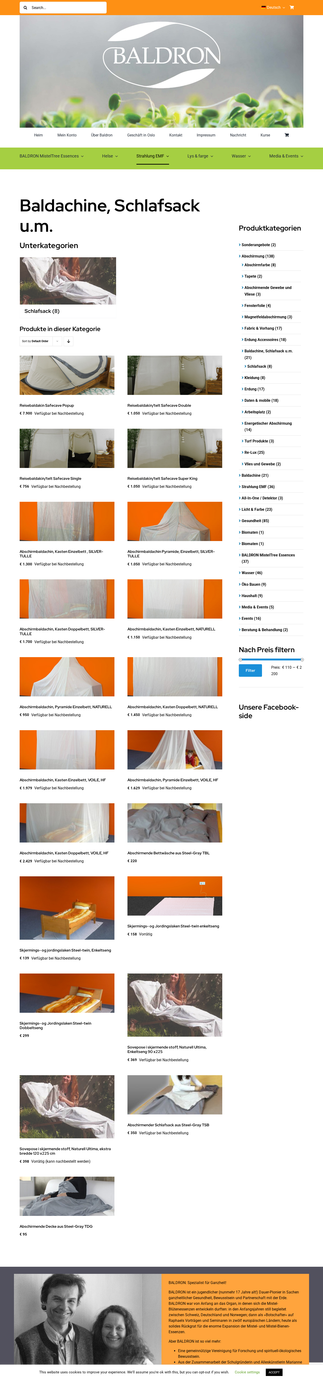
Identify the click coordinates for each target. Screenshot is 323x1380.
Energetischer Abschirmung (268, 423)
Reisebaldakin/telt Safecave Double (159, 405)
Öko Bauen (251, 584)
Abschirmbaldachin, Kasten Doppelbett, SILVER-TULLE (62, 631)
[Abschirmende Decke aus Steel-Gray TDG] (67, 1196)
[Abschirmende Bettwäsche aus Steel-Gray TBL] (174, 823)
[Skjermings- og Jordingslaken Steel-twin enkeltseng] (174, 896)
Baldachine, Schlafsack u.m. (268, 351)
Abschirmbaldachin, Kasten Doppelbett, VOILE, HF (64, 853)
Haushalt (249, 596)
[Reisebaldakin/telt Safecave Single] (67, 448)
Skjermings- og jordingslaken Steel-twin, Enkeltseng (65, 950)
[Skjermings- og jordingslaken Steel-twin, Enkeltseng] (67, 907)
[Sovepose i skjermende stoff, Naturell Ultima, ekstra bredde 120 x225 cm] (67, 1106)
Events (247, 618)
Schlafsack (256, 366)
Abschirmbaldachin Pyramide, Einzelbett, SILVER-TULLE (171, 554)
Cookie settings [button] (247, 1372)
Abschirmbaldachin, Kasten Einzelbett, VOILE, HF (63, 779)
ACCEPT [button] (274, 1372)
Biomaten (250, 532)
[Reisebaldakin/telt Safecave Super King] (174, 448)
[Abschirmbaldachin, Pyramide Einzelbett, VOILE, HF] (174, 749)
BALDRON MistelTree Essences (268, 555)
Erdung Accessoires (261, 339)
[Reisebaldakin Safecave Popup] (67, 375)
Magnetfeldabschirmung (265, 317)
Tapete (250, 276)
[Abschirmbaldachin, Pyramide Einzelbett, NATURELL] (67, 676)
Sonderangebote (256, 245)
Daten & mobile (257, 400)
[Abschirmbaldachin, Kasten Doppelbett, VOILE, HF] (67, 823)
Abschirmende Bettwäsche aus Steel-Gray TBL (168, 853)
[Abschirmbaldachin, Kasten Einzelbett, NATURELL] (174, 599)
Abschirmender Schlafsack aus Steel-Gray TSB (168, 1124)
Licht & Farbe (253, 509)
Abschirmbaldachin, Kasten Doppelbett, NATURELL (172, 706)
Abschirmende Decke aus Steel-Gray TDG (56, 1226)
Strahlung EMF (254, 487)
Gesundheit (251, 521)
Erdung (250, 389)
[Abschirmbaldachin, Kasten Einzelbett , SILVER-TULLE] (67, 521)
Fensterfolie (254, 305)
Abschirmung (253, 256)
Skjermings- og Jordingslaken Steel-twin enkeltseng (173, 926)
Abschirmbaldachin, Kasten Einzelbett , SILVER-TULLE (61, 554)
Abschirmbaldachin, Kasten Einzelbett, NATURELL (171, 629)
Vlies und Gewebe (259, 464)
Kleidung (251, 378)
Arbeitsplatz (254, 412)
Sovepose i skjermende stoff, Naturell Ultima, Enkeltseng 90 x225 (167, 1049)
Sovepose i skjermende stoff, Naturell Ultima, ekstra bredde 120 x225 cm (65, 1151)
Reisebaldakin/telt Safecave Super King (162, 478)
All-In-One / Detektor (259, 498)
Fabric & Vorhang (259, 328)
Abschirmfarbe (257, 265)
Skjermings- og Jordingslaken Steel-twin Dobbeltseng (55, 1025)
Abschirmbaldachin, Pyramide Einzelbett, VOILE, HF (172, 779)
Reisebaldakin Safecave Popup (47, 405)
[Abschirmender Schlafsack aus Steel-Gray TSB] (174, 1094)
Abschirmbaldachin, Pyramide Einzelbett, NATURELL (66, 706)
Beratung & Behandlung (262, 630)
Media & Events (255, 607)
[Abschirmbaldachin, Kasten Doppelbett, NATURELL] (174, 676)
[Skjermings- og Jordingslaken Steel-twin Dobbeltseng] (67, 993)
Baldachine (251, 475)
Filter (250, 670)
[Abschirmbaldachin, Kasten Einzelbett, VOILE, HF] (67, 749)
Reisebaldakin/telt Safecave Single (50, 478)
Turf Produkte (256, 441)
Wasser (248, 573)
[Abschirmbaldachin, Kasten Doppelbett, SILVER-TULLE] (67, 599)
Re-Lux (250, 452)
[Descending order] (68, 341)
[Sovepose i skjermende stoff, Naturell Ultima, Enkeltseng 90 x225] (174, 1005)
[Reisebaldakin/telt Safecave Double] (174, 375)
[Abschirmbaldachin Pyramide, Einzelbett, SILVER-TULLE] (174, 521)
